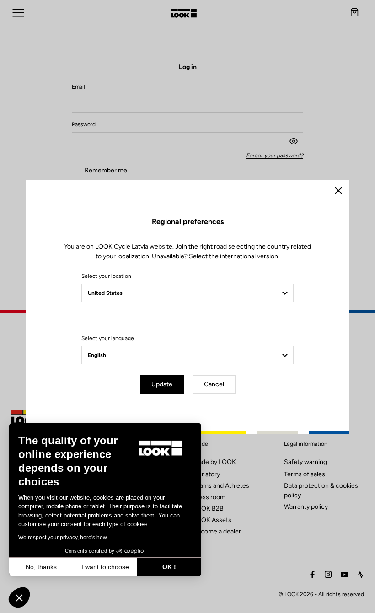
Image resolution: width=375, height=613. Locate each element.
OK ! (169, 566)
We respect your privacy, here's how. (63, 537)
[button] (19, 597)
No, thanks (41, 566)
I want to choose (105, 566)
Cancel (214, 384)
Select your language (107, 338)
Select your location (106, 276)
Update (161, 384)
